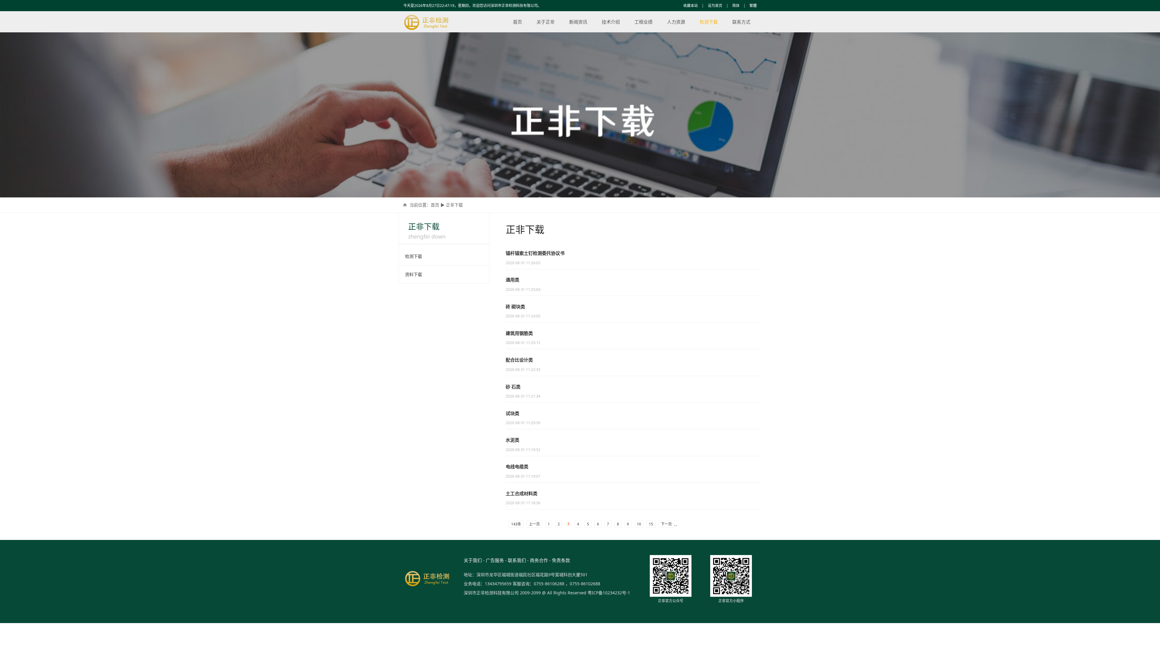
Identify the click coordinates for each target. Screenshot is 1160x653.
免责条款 (561, 560)
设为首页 (715, 5)
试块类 (512, 413)
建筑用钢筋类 (519, 333)
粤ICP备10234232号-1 (609, 593)
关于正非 (545, 22)
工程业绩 (643, 22)
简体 (736, 5)
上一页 (534, 524)
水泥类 (512, 440)
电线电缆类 (517, 466)
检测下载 (709, 22)
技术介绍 (611, 22)
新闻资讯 (578, 22)
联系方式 (741, 22)
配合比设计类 (519, 360)
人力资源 (676, 22)
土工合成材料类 (521, 493)
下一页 (666, 524)
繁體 (753, 5)
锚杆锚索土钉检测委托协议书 (535, 253)
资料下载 (413, 274)
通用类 (512, 280)
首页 (517, 22)
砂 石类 (513, 387)
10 (639, 524)
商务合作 (539, 560)
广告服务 (495, 560)
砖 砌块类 (515, 307)
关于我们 (473, 560)
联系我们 (517, 560)
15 (651, 524)
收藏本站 (690, 5)
